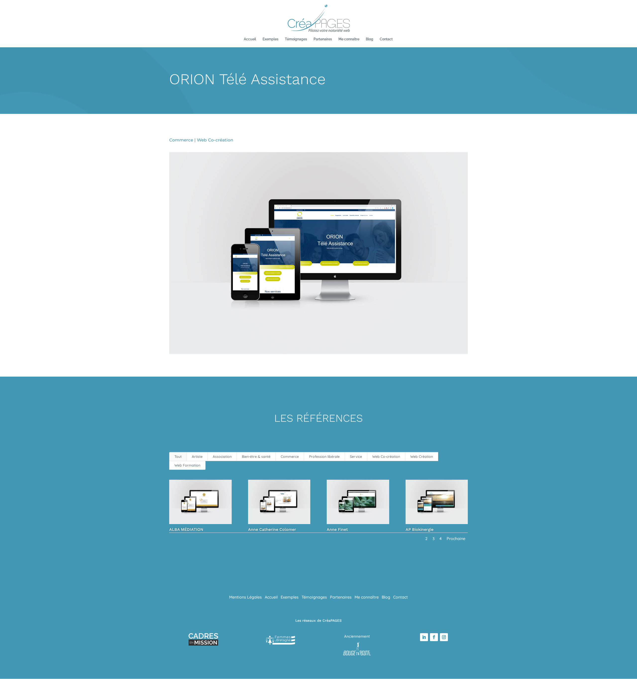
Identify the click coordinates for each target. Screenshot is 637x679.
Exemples (270, 39)
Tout (178, 456)
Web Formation (187, 465)
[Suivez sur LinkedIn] (424, 637)
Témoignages (296, 39)
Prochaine (456, 538)
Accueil (250, 39)
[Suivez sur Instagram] (444, 637)
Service (356, 456)
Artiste (197, 456)
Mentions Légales (245, 597)
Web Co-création (215, 139)
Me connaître (348, 39)
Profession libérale (324, 456)
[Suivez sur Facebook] (434, 637)
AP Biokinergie (419, 529)
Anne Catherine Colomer (272, 529)
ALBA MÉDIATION (186, 529)
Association (222, 456)
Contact (386, 39)
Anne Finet (337, 529)
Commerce (181, 139)
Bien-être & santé (256, 456)
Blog (369, 39)
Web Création (421, 456)
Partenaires (323, 39)
